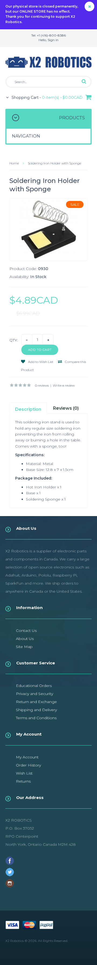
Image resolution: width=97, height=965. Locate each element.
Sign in (53, 40)
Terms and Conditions (36, 717)
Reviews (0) (66, 408)
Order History (28, 765)
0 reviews (42, 385)
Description (28, 409)
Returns (23, 781)
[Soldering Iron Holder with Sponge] (48, 229)
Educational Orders (34, 685)
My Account (27, 757)
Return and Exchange (36, 701)
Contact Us (26, 630)
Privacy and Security (34, 693)
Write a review (64, 385)
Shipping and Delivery (36, 709)
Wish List (24, 773)
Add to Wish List (40, 362)
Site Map (24, 646)
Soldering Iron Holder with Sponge (54, 163)
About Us (25, 638)
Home (14, 163)
